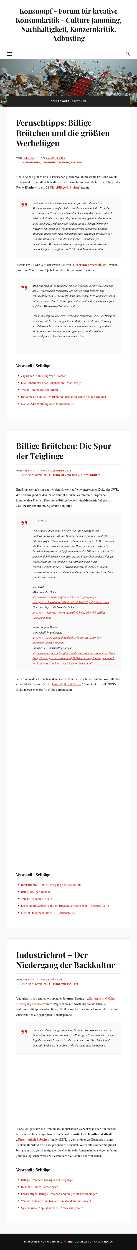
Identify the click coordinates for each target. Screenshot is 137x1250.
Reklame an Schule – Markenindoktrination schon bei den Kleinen (63, 396)
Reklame (77, 162)
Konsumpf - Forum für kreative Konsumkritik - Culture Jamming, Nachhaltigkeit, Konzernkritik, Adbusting (68, 24)
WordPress (54, 1241)
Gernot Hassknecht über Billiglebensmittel (48, 912)
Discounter (34, 475)
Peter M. (28, 157)
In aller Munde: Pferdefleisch (39, 1186)
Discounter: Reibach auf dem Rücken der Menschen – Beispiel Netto (65, 905)
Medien (64, 162)
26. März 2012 (55, 157)
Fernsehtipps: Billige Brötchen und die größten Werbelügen (63, 132)
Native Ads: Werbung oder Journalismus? (47, 403)
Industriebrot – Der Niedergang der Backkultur (51, 884)
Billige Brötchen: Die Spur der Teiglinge (63, 450)
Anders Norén (103, 1241)
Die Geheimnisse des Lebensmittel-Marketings (51, 382)
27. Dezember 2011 (58, 470)
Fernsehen (33, 162)
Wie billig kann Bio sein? (37, 898)
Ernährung (52, 475)
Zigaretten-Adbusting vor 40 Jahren (43, 375)
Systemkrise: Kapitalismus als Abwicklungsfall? (52, 1208)
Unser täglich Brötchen (67, 684)
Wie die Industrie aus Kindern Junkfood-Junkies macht (56, 1201)
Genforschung (71, 475)
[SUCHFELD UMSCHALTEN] (127, 54)
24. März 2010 (55, 979)
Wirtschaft (69, 984)
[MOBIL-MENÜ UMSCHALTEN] (9, 54)
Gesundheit (50, 162)
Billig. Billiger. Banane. (36, 891)
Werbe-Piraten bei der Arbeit (39, 389)
